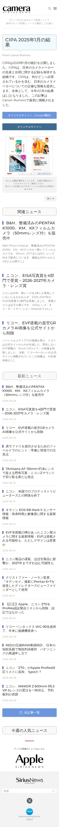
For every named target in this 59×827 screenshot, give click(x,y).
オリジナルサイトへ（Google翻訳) (29, 115)
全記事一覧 (32, 712)
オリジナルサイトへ (29, 126)
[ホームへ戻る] (16, 8)
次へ (49, 198)
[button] (49, 8)
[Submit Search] (53, 791)
